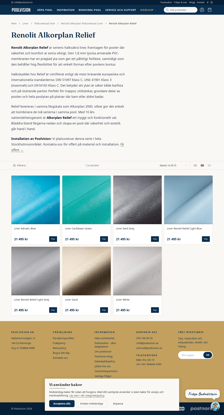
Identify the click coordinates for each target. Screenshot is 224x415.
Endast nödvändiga (91, 403)
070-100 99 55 (144, 338)
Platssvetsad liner (44, 23)
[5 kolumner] (209, 165)
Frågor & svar (180, 2)
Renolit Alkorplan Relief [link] (122, 23)
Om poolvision (103, 351)
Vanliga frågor (103, 376)
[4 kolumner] (202, 165)
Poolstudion (166, 2)
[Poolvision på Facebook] (207, 2)
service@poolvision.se (149, 348)
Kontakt (200, 2)
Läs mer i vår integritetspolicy (86, 395)
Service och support (120, 10)
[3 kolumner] (195, 165)
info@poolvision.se (147, 343)
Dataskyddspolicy (105, 361)
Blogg (192, 2)
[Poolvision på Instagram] (211, 2)
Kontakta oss (60, 357)
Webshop (147, 10)
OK (207, 354)
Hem (14, 23)
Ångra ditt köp (61, 353)
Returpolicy (59, 348)
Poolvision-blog (104, 356)
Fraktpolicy (59, 343)
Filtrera (21, 165)
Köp (53, 238)
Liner (26, 23)
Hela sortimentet (104, 338)
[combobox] (173, 165)
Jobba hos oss (103, 366)
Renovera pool (90, 10)
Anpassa (118, 403)
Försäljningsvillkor (63, 338)
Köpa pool (45, 10)
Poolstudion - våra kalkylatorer (105, 344)
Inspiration (65, 10)
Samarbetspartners (106, 371)
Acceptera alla (61, 403)
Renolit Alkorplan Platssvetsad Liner (82, 23)
